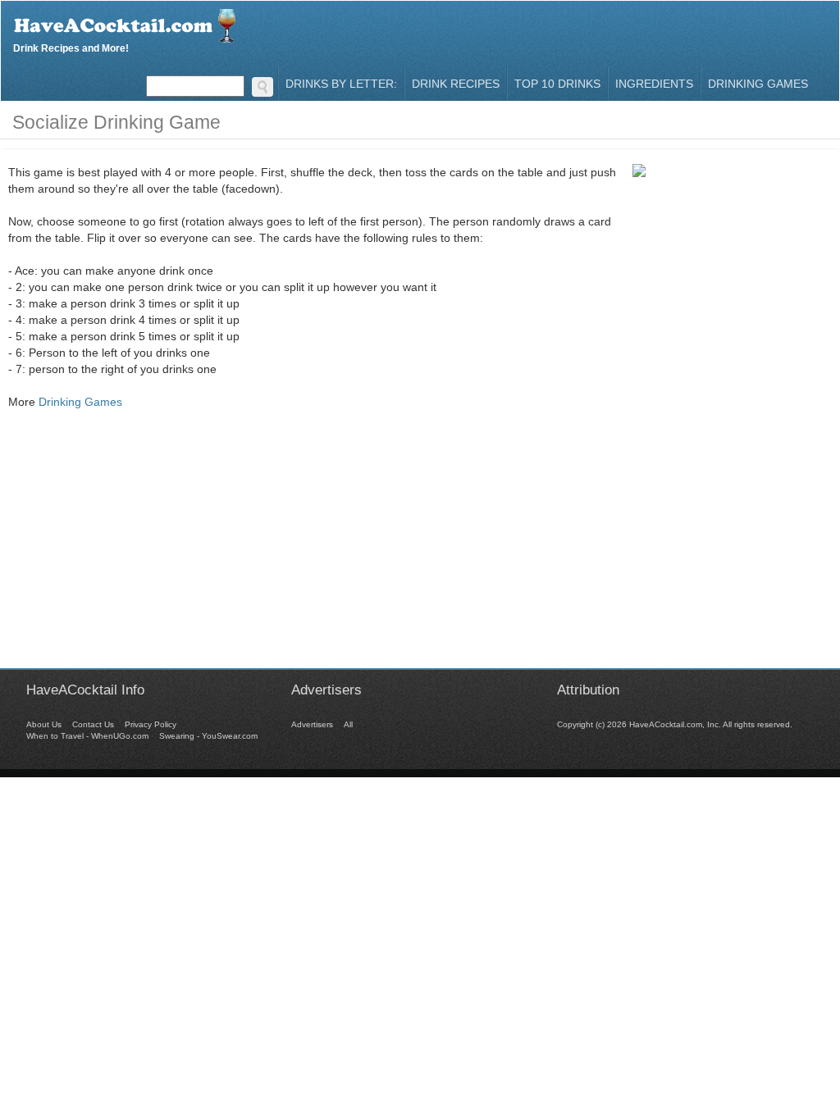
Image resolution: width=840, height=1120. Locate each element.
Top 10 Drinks (557, 83)
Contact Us (93, 724)
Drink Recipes (456, 83)
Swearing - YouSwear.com (208, 735)
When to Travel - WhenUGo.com (87, 735)
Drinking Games (758, 83)
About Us (44, 724)
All (348, 724)
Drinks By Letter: (341, 83)
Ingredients (654, 83)
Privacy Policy (150, 724)
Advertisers (312, 724)
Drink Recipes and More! (71, 46)
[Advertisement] (420, 553)
